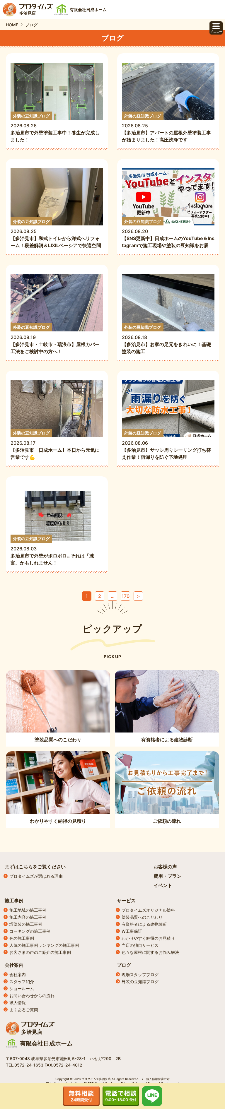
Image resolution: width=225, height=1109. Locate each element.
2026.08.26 (55, 128)
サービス (126, 900)
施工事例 (14, 900)
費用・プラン (168, 876)
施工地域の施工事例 (27, 910)
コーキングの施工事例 (29, 931)
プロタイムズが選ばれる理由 (36, 876)
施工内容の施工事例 (27, 917)
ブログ (124, 965)
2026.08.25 (166, 128)
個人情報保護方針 (158, 1079)
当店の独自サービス (140, 945)
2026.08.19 (55, 339)
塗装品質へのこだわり (142, 917)
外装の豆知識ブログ (140, 981)
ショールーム (21, 988)
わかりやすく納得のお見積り (148, 938)
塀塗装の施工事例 (25, 924)
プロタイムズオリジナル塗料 (148, 910)
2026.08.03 (52, 551)
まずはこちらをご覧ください (35, 867)
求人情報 (17, 1002)
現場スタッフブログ (140, 974)
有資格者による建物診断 (144, 924)
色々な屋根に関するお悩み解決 (150, 952)
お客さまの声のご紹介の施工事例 (40, 952)
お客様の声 (165, 867)
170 (125, 596)
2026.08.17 (55, 445)
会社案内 (14, 965)
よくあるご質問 (23, 1009)
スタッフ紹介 (21, 981)
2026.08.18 (166, 339)
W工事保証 (132, 931)
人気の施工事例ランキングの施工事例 (44, 945)
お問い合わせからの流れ (31, 995)
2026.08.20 (168, 234)
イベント (163, 885)
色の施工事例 (21, 938)
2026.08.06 (166, 445)
